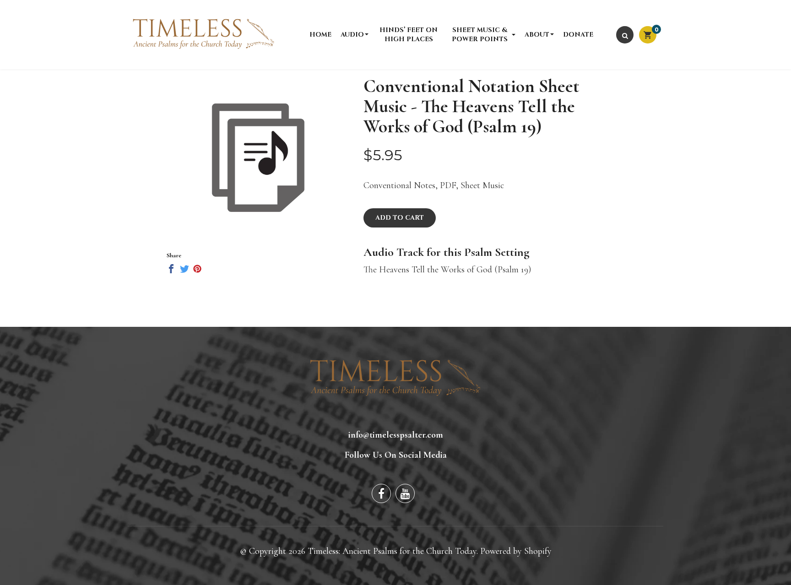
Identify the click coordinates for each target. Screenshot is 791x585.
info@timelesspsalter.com (395, 434)
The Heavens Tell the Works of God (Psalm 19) (447, 269)
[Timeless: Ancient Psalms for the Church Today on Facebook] (381, 493)
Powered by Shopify (516, 551)
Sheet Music (482, 185)
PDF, (449, 185)
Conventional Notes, (400, 185)
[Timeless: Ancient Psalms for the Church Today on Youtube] (405, 493)
